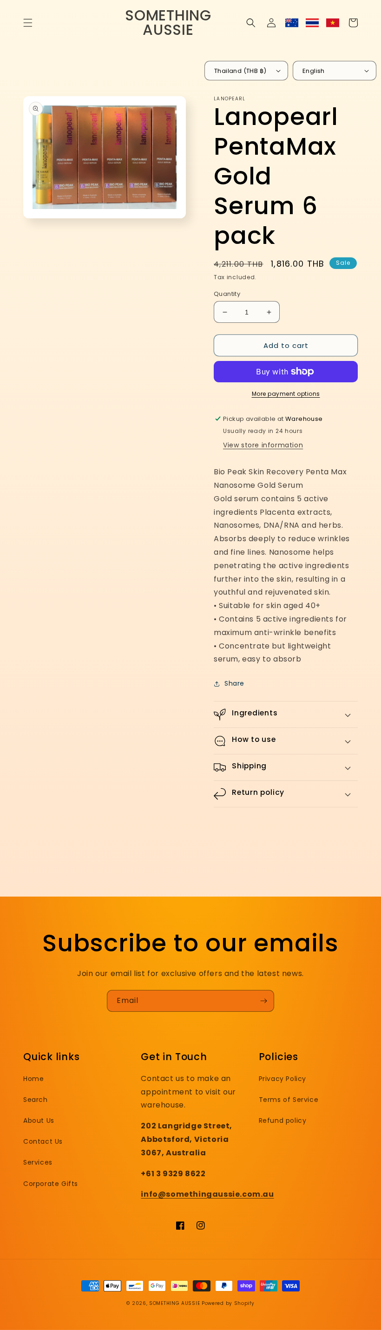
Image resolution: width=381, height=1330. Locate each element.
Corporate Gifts (50, 1183)
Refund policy (283, 1120)
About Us (38, 1120)
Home (33, 1078)
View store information (263, 445)
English (313, 70)
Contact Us (43, 1141)
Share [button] (234, 683)
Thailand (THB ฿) (240, 70)
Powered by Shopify (228, 1303)
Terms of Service (289, 1099)
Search (35, 1099)
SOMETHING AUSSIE (174, 1303)
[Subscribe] (263, 1001)
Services (38, 1162)
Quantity (227, 293)
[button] (28, 23)
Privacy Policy (282, 1078)
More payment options (286, 394)
